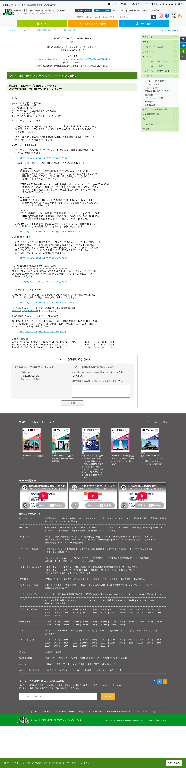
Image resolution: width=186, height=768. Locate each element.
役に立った (28, 372)
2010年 (57, 612)
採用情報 (155, 10)
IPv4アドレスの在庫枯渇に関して (127, 539)
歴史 (104, 579)
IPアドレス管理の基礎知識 (56, 537)
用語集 (72, 549)
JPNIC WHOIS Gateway (138, 10)
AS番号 (74, 658)
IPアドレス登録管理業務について (117, 537)
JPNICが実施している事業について (89, 527)
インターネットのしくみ (55, 549)
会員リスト (158, 527)
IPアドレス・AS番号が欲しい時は (85, 537)
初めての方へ (50, 527)
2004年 (113, 612)
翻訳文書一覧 (69, 30)
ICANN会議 (125, 579)
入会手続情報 (78, 664)
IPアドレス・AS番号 (95, 23)
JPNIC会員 (145, 23)
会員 (132, 631)
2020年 (85, 609)
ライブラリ (28, 30)
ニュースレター (152, 88)
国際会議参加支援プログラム (57, 588)
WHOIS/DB (62, 631)
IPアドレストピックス (144, 537)
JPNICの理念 (65, 527)
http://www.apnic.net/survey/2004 (44, 281)
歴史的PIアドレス (110, 658)
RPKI (74, 585)
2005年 (104, 612)
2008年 (76, 612)
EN (181, 4)
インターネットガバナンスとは (58, 567)
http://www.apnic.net (99, 347)
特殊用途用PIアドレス (89, 658)
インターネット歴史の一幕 (56, 552)
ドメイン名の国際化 (97, 585)
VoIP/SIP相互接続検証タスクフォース (125, 585)
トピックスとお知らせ (28, 609)
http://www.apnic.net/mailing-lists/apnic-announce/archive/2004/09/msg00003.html (72, 59)
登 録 (108, 696)
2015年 (132, 609)
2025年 (48, 640)
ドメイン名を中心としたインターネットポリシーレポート (69, 573)
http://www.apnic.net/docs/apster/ (43, 258)
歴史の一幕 (152, 594)
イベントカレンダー (152, 124)
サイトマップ (141, 4)
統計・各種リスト (52, 539)
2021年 (76, 609)
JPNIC (44, 23)
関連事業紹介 (97, 558)
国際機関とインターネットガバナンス (107, 570)
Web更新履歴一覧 (151, 114)
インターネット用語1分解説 (90, 549)
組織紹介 (95, 579)
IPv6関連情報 (51, 518)
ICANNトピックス (52, 579)
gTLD (64, 558)
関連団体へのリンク (96, 530)
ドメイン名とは (51, 558)
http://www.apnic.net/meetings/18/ (43, 158)
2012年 (160, 609)
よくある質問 (150, 539)
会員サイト (23, 664)
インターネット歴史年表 (55, 594)
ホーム (113, 4)
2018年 (104, 609)
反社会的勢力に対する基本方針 (72, 530)
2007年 (85, 612)
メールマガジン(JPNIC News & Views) (39, 681)
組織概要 (111, 527)
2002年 (132, 612)
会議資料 (149, 95)
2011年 (48, 612)
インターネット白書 (154, 98)
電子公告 (135, 527)
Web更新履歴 (24, 622)
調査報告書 (150, 105)
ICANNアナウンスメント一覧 (76, 579)
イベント (74, 561)
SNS (111, 670)
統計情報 (49, 521)
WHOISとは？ (119, 10)
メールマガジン (152, 84)
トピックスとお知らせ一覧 (155, 109)
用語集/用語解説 (140, 518)
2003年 (122, 612)
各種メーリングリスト (96, 670)
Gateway (48, 652)
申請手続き (49, 658)
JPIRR (101, 518)
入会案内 (146, 527)
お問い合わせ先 (99, 381)
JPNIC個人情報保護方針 (93, 711)
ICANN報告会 (139, 579)
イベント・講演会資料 (155, 81)
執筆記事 (149, 102)
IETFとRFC (50, 585)
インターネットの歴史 (65, 521)
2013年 (150, 609)
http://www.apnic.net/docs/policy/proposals (50, 231)
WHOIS (146, 129)
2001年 (141, 612)
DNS (80, 518)
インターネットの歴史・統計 (156, 71)
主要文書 (113, 579)
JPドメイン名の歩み (109, 594)
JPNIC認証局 (76, 631)
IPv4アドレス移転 (67, 518)
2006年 (95, 612)
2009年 (67, 612)
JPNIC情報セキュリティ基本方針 (119, 711)
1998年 (48, 615)
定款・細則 (123, 527)
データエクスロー (143, 558)
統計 (65, 561)
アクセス (157, 4)
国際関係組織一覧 (82, 567)
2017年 (113, 609)
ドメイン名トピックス (78, 558)
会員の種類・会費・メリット (57, 664)
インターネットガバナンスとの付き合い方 (63, 570)
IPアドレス (148, 42)
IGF (85, 570)
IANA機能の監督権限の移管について (108, 567)
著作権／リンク (75, 711)
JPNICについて (143, 631)
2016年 (122, 609)
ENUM (82, 585)
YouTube (120, 670)
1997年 (57, 615)
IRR (59, 585)
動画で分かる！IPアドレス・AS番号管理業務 (64, 543)
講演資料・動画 (157, 518)
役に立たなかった (31, 376)
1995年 (85, 646)
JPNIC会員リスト (109, 664)
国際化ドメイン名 (52, 561)
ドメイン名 (148, 56)
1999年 (160, 612)
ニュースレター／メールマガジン (112, 631)
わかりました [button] (174, 763)
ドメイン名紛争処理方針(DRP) (119, 558)
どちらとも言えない (32, 379)
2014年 (141, 609)
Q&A (125, 4)
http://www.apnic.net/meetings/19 (42, 331)
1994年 (95, 646)
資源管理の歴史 (75, 594)
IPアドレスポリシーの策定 (83, 539)
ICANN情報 (132, 567)
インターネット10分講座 (115, 549)
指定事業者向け (25, 658)
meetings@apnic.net (25, 310)
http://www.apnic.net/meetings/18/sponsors (49, 302)
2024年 (48, 609)
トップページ (13, 30)
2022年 (67, 609)
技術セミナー (150, 585)
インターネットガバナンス (155, 61)
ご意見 (92, 561)
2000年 (150, 612)
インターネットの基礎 (153, 47)
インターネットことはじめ (140, 549)
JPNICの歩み (91, 594)
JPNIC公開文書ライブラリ (48, 30)
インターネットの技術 (153, 66)
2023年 (57, 609)
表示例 (58, 652)
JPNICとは (148, 37)
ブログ (48, 670)
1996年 (76, 646)
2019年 (95, 609)
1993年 (104, 646)
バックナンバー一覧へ (156, 422)
